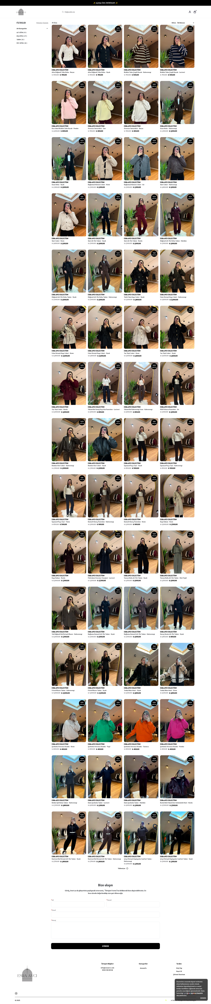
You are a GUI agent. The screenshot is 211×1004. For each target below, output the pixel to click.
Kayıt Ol (179, 971)
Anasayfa (143, 968)
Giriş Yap (179, 968)
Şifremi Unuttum (179, 974)
